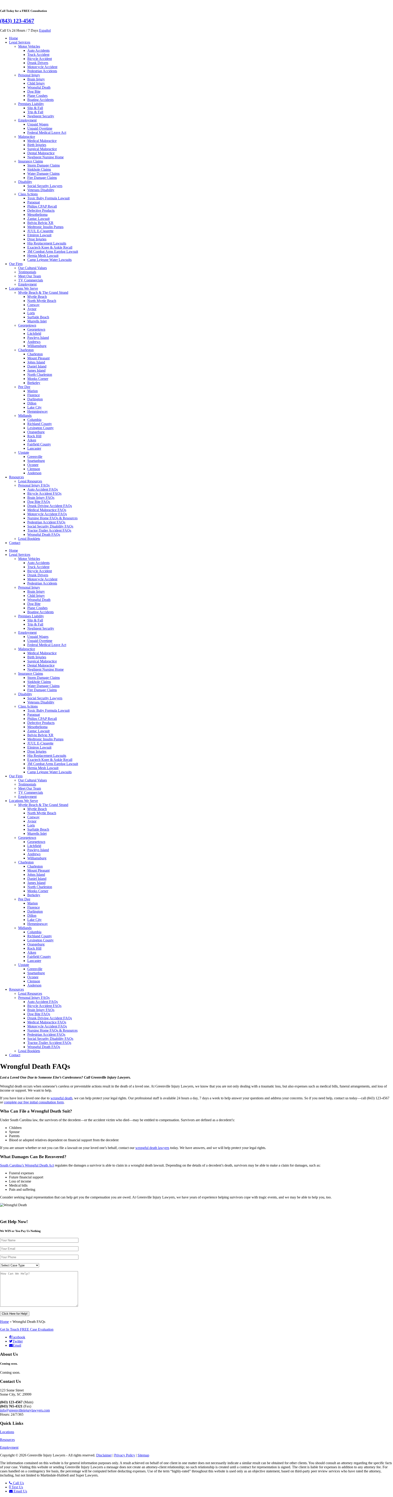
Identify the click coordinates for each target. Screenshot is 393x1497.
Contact (14, 543)
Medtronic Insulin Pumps (45, 227)
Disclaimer (104, 1455)
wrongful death (61, 1098)
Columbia (34, 420)
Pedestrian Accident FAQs (46, 522)
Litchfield (34, 333)
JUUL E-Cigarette (40, 231)
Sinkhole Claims (39, 169)
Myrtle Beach (37, 297)
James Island (36, 370)
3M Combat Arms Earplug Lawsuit (52, 251)
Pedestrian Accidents (42, 71)
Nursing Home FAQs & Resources (52, 518)
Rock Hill (34, 436)
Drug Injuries (36, 239)
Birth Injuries (36, 145)
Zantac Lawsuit (38, 219)
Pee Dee (24, 387)
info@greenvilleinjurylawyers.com (25, 1410)
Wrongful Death (38, 87)
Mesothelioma (37, 214)
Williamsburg (36, 346)
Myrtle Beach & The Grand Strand (43, 292)
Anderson (34, 473)
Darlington (35, 399)
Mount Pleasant (38, 358)
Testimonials (27, 272)
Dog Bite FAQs (38, 502)
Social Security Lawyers (44, 186)
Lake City (34, 407)
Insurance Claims (30, 161)
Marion (32, 391)
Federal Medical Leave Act (46, 132)
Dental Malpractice (41, 153)
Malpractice (26, 137)
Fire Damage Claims (42, 178)
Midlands (25, 415)
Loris (31, 313)
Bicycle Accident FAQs (44, 493)
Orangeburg (36, 432)
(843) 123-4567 (17, 21)
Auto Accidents (38, 50)
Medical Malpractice (42, 141)
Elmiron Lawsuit (39, 235)
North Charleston (39, 374)
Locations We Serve (23, 288)
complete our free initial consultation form (34, 1102)
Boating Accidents (40, 100)
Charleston (26, 350)
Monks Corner (37, 379)
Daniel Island (36, 366)
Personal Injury (29, 75)
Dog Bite (33, 91)
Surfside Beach (38, 317)
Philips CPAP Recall (42, 206)
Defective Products (41, 210)
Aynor (31, 309)
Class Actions (28, 194)
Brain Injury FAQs (40, 498)
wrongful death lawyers (152, 1148)
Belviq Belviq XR (40, 223)
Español (45, 30)
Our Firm (16, 264)
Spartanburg (36, 461)
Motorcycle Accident (42, 67)
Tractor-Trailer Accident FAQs (49, 530)
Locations (7, 1432)
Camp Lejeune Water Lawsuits (49, 260)
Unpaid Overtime (39, 128)
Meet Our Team (29, 276)
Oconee (32, 465)
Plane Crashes (37, 96)
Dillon (31, 403)
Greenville (34, 457)
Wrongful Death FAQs (43, 534)
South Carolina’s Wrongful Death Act (27, 1165)
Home (13, 38)
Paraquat (33, 202)
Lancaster (34, 448)
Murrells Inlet (37, 321)
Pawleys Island (38, 338)
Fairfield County (39, 444)
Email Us (20, 1491)
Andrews (33, 342)
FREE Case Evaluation (26, 1329)
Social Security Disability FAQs (50, 526)
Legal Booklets (29, 539)
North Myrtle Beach (41, 301)
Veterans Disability (40, 190)
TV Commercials (30, 280)
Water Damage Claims (43, 173)
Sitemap (143, 1455)
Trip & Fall (35, 112)
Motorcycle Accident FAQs (47, 514)
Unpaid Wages (37, 124)
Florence (33, 395)
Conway (33, 305)
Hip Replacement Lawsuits (46, 243)
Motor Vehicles (29, 46)
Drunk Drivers (37, 63)
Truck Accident (38, 55)
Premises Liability (31, 104)
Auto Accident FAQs (42, 489)
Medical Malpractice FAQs (46, 510)
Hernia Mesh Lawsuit (42, 256)
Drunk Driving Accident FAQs (49, 506)
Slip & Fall (35, 108)
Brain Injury (36, 79)
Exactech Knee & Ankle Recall (49, 247)
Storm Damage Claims (43, 165)
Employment (27, 120)
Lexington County (40, 428)
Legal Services (19, 42)
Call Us (18, 1483)
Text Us (17, 1487)
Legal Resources (30, 481)
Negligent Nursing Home (45, 157)
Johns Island (36, 362)
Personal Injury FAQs (34, 485)
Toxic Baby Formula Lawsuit (48, 198)
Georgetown (27, 325)
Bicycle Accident (39, 59)
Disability (25, 182)
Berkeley (33, 383)
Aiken (31, 440)
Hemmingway (37, 411)
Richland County (39, 424)
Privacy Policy (124, 1455)
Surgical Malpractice (42, 149)
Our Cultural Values (32, 268)
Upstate (23, 452)
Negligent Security (40, 116)
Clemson (33, 469)
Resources (16, 477)
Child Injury (36, 83)
